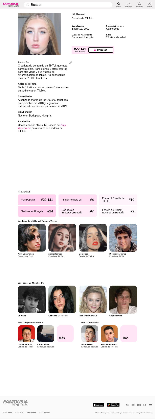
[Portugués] (133, 405)
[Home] (39, 403)
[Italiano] (144, 405)
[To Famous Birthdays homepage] (11, 4)
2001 (86, 28)
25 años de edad (116, 37)
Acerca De (7, 413)
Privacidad (31, 413)
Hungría (88, 37)
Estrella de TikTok (82, 18)
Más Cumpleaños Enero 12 (31, 322)
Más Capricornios (90, 322)
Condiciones (45, 413)
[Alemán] (150, 405)
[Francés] (139, 405)
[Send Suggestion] (70, 63)
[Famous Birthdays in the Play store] (113, 405)
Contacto (19, 413)
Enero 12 (77, 28)
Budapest (77, 37)
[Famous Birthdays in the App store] (98, 405)
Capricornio (112, 28)
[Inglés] (127, 405)
